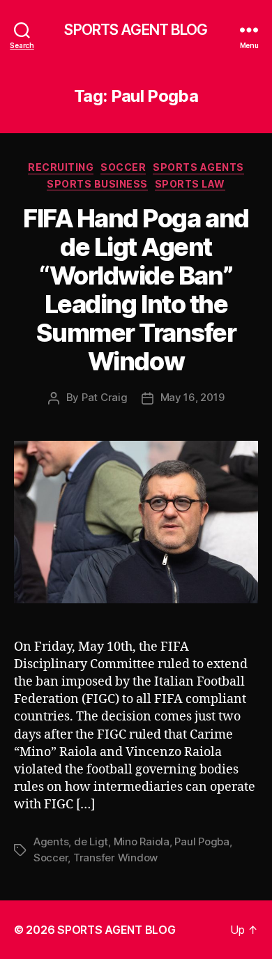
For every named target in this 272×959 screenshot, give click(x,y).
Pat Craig (105, 397)
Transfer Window (115, 857)
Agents (50, 841)
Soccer (123, 167)
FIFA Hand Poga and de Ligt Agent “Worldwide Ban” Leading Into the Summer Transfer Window (135, 290)
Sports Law (190, 184)
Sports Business (97, 184)
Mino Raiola (141, 841)
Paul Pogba (201, 841)
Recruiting (60, 167)
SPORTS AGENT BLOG (135, 29)
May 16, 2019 (192, 397)
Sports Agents (198, 167)
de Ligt (91, 841)
